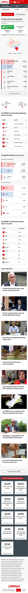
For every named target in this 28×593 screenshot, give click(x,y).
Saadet (7, 213)
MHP (8, 67)
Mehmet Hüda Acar (12, 86)
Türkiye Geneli (6, 9)
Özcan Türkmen (18, 146)
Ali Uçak (9, 66)
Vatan (8, 88)
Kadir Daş (9, 71)
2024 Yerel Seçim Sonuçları (8, 590)
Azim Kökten (10, 76)
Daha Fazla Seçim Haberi (14, 471)
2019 (19, 590)
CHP (8, 62)
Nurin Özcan (10, 81)
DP (8, 77)
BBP (8, 72)
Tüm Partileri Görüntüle (14, 93)
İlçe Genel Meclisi (20, 14)
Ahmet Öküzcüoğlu (12, 61)
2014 (24, 590)
